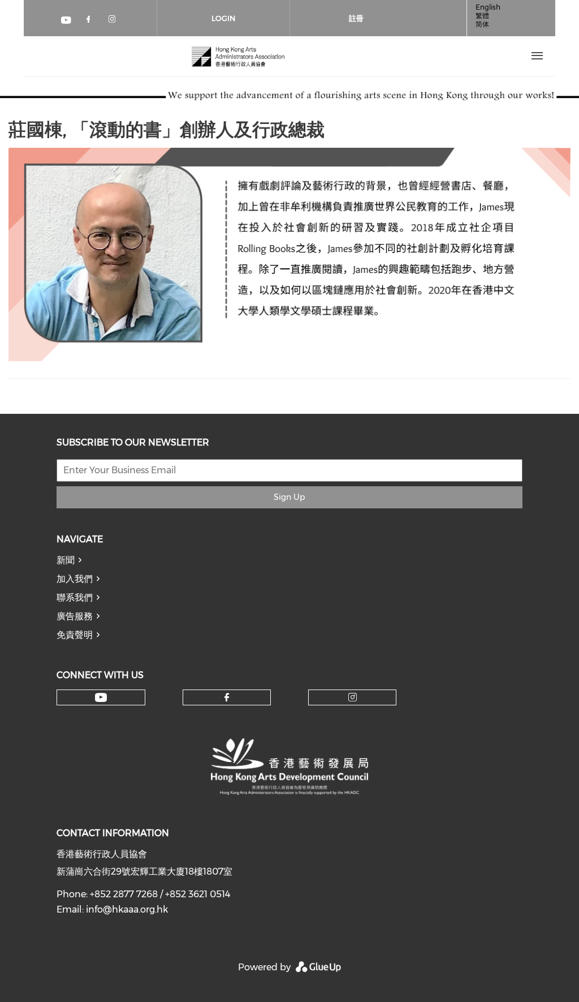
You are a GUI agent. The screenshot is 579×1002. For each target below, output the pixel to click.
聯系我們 (75, 597)
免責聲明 (75, 635)
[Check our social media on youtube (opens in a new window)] (66, 21)
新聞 (66, 560)
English (488, 7)
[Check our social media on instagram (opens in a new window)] (114, 21)
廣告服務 (75, 616)
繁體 (482, 15)
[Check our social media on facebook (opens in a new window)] (90, 21)
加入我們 (75, 578)
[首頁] (238, 56)
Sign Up (289, 497)
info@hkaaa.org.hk (127, 909)
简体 (482, 24)
